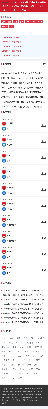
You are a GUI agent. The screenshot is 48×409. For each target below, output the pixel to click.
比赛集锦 (38, 347)
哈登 (24, 360)
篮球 (3, 338)
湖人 (25, 338)
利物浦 (4, 364)
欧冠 (11, 26)
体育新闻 (42, 2)
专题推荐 (6, 6)
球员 (24, 9)
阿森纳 (4, 355)
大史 (31, 369)
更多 (45, 64)
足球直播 (24, 2)
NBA (11, 338)
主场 (21, 373)
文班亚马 (5, 347)
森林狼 (4, 378)
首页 (16, 2)
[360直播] (3, 2)
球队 (15, 9)
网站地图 (4, 403)
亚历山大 (5, 369)
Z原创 (11, 351)
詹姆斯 (41, 338)
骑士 (3, 351)
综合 (31, 360)
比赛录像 (5, 360)
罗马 (38, 360)
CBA (38, 342)
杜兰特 (21, 364)
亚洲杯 (15, 360)
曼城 (35, 373)
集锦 (42, 6)
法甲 (27, 21)
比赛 (29, 347)
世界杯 (39, 21)
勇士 (19, 351)
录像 (33, 6)
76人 (20, 355)
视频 (5, 9)
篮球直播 (33, 2)
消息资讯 (35, 351)
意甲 (21, 21)
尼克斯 (30, 342)
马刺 (3, 342)
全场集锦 (24, 124)
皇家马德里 (6, 373)
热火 (36, 364)
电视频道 (24, 6)
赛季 (20, 378)
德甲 (15, 21)
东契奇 (39, 369)
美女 (26, 351)
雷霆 (14, 347)
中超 (33, 21)
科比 (13, 378)
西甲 (9, 21)
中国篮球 (20, 342)
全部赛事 (15, 6)
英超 (4, 21)
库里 (28, 373)
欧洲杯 (4, 26)
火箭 (22, 347)
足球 (33, 338)
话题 (18, 338)
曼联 (13, 355)
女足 (29, 364)
